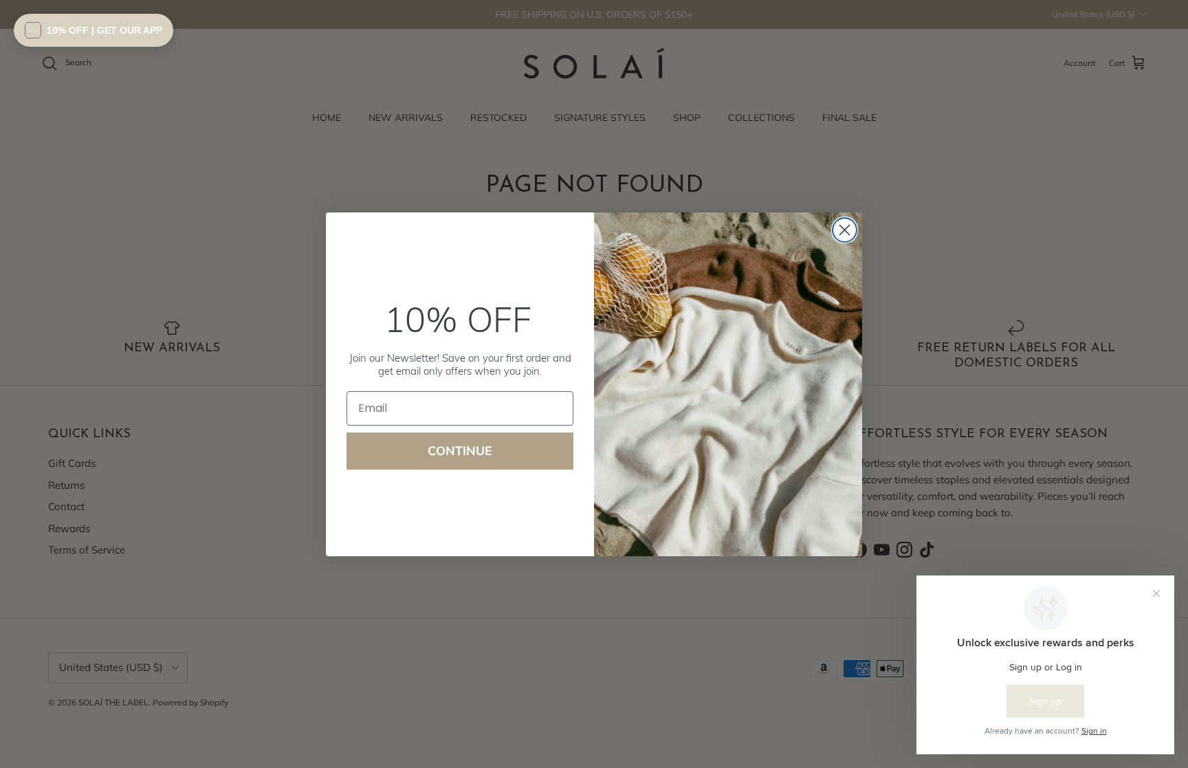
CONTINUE (460, 451)
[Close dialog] (845, 230)
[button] (93, 30)
